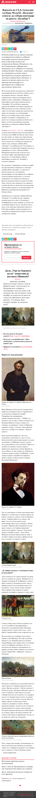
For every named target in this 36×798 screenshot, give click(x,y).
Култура (18, 279)
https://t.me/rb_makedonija (19, 336)
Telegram (24, 52)
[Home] (3, 2)
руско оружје (20, 234)
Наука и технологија (18, 21)
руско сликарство (9, 753)
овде (11, 778)
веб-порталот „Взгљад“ (15, 130)
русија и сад (7, 234)
